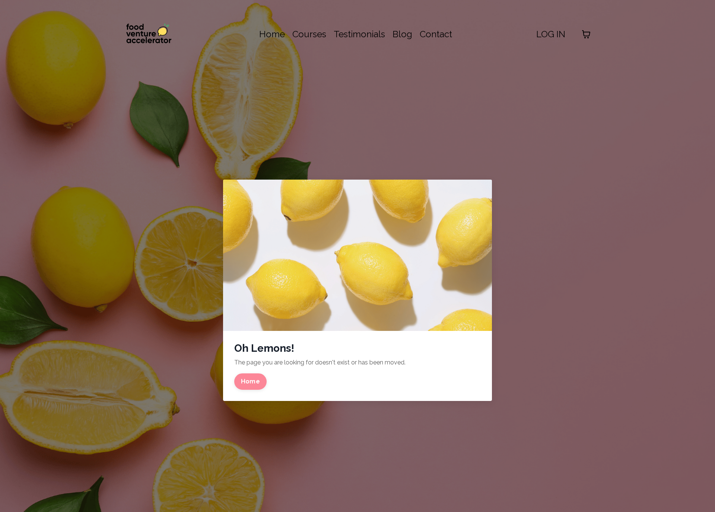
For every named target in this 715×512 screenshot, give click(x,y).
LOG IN (550, 34)
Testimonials (359, 34)
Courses (309, 34)
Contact (436, 34)
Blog (402, 34)
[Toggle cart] (586, 34)
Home (272, 34)
